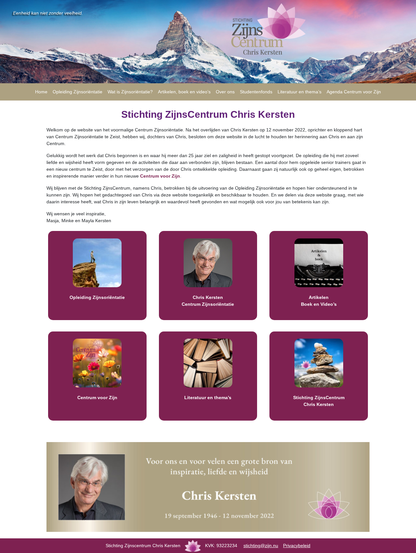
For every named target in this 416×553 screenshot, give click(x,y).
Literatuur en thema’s (207, 397)
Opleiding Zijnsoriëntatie (97, 297)
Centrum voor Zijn (160, 176)
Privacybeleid (296, 545)
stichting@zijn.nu (260, 545)
